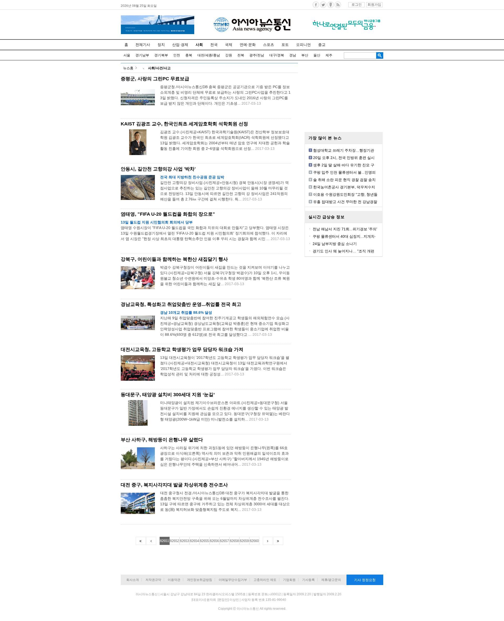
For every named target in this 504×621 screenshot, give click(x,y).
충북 (188, 55)
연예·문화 (248, 45)
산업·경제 (180, 45)
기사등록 (308, 580)
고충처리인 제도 (265, 580)
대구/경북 (276, 55)
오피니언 (303, 45)
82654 (194, 541)
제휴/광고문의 (331, 580)
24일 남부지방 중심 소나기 (335, 244)
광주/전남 (256, 55)
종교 (322, 45)
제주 (329, 55)
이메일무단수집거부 (233, 580)
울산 (316, 55)
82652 (174, 541)
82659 (244, 541)
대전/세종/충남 (208, 55)
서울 (126, 55)
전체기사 (142, 45)
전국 (214, 45)
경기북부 (161, 55)
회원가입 (374, 5)
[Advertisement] (343, 96)
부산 (304, 55)
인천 (176, 55)
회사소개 (132, 580)
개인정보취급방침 (199, 580)
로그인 (356, 5)
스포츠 (268, 45)
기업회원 (289, 580)
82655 (204, 541)
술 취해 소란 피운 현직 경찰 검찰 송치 (344, 180)
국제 (228, 45)
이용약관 (174, 580)
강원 (228, 55)
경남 (292, 55)
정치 (161, 45)
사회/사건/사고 (159, 68)
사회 (199, 45)
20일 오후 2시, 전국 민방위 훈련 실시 (344, 158)
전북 (240, 55)
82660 (254, 541)
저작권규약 (153, 580)
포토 (285, 45)
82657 (224, 541)
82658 (234, 541)
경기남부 (142, 55)
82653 (184, 541)
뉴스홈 (128, 68)
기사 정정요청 (365, 580)
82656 (214, 541)
